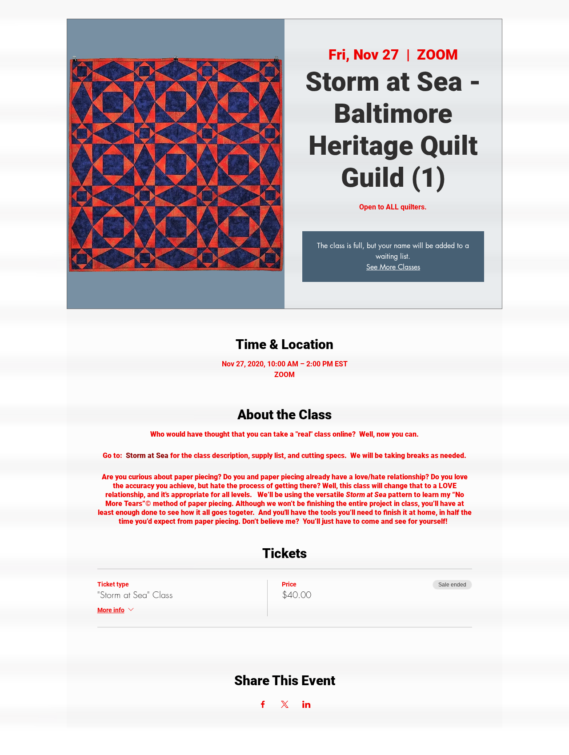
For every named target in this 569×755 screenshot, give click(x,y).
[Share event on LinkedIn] (306, 704)
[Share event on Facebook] (263, 704)
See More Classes (393, 267)
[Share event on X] (284, 704)
